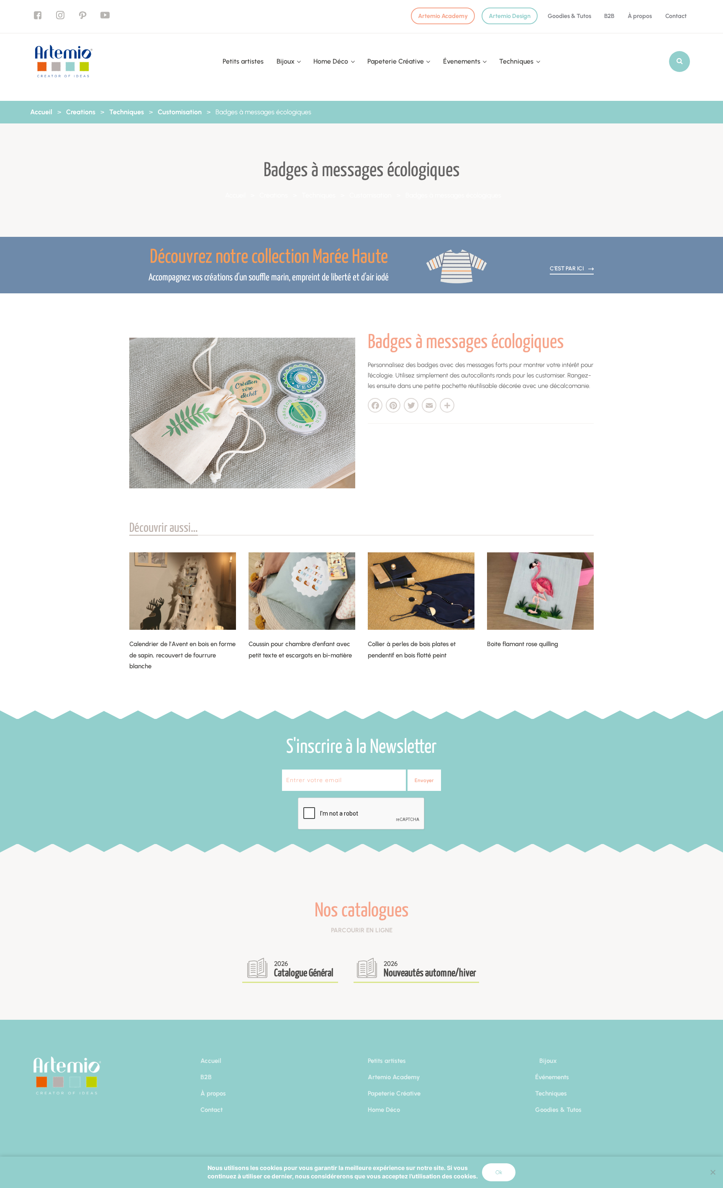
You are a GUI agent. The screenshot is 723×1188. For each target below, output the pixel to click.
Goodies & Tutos (569, 16)
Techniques (516, 61)
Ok (498, 1172)
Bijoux (286, 61)
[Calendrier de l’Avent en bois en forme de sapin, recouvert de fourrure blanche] (182, 591)
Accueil (41, 112)
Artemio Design (510, 16)
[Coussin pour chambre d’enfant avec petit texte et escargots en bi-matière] (302, 591)
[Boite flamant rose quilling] (540, 591)
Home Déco (330, 61)
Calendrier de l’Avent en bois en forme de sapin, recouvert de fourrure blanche (182, 655)
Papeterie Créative (395, 61)
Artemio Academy (443, 16)
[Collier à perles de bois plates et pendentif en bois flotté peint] (421, 591)
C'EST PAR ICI (567, 268)
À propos (640, 16)
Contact (676, 16)
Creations (80, 112)
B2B (609, 16)
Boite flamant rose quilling (522, 644)
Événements (552, 1077)
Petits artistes (243, 61)
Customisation (180, 112)
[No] (712, 1172)
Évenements (461, 61)
